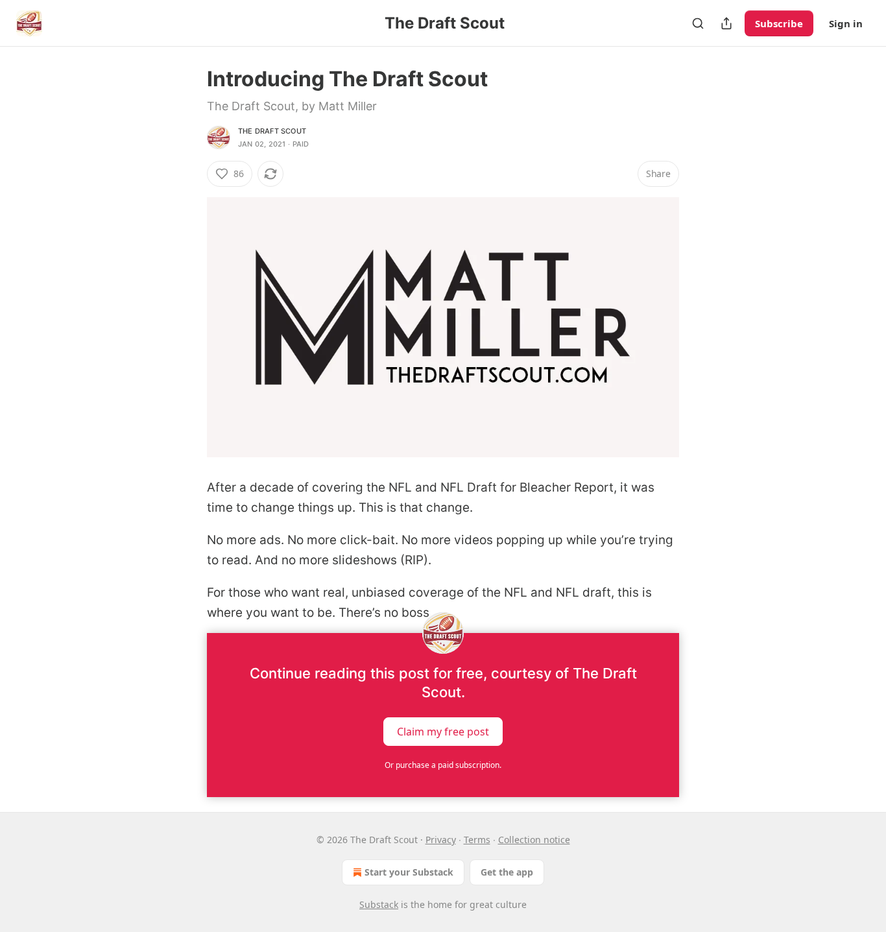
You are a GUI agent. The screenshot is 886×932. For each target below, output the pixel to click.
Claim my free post (443, 731)
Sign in (846, 23)
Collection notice (534, 839)
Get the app (507, 872)
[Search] (698, 23)
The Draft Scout (272, 131)
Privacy (440, 839)
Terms (477, 839)
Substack (378, 904)
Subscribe (779, 23)
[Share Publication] (726, 23)
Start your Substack (409, 872)
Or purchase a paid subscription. (443, 765)
